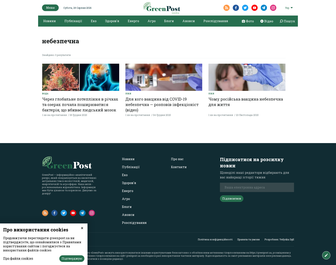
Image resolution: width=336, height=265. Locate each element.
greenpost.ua (133, 255)
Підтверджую (72, 258)
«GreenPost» (97, 252)
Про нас (177, 159)
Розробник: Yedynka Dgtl (279, 239)
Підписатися (231, 198)
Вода (45, 93)
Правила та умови (248, 239)
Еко (93, 21)
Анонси (188, 21)
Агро (152, 21)
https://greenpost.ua (261, 252)
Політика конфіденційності (215, 239)
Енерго (133, 21)
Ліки (128, 93)
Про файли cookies (18, 258)
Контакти (179, 167)
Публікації (73, 21)
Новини (49, 21)
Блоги (169, 21)
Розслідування (215, 21)
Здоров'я (112, 21)
